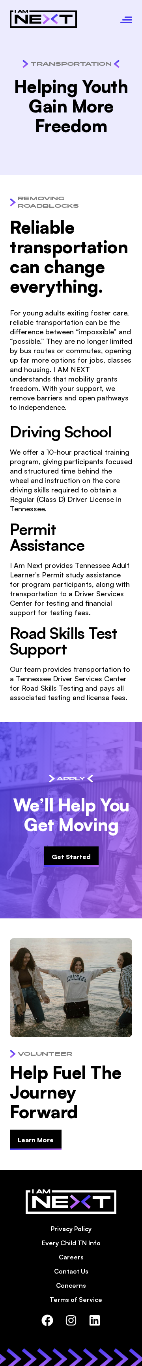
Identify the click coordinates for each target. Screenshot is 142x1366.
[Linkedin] (95, 1320)
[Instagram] (71, 1320)
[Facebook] (47, 1320)
